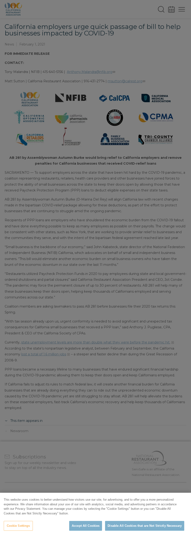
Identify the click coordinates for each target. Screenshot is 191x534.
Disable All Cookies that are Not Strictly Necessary (145, 525)
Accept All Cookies (85, 525)
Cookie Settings (18, 525)
